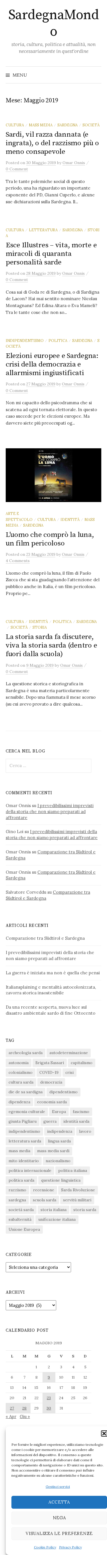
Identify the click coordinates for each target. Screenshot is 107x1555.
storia (40, 627)
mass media (41, 125)
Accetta (59, 1502)
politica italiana (72, 1170)
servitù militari (77, 1199)
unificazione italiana (57, 1219)
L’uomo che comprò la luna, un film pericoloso (50, 539)
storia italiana (53, 1209)
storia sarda (84, 1209)
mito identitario (24, 1160)
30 (49, 1408)
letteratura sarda (25, 1141)
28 (24, 1408)
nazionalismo (58, 1160)
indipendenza (59, 1131)
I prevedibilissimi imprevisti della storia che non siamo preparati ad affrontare (50, 811)
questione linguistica (60, 1180)
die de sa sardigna (26, 1091)
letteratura (43, 230)
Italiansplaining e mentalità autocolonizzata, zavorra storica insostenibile (51, 990)
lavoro (85, 1131)
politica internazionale (30, 1170)
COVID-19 (48, 1072)
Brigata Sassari (49, 1062)
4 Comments (18, 560)
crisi (69, 1072)
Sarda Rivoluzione (78, 1189)
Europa (59, 1111)
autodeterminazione (68, 1052)
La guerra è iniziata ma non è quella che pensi (53, 972)
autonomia (19, 1062)
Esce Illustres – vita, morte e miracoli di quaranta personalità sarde (51, 254)
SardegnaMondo (53, 23)
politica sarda (21, 1180)
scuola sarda (44, 1199)
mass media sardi (53, 1150)
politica (58, 340)
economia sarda (52, 1101)
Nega (59, 1517)
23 (49, 1397)
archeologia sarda (26, 1052)
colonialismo (21, 1072)
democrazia (51, 1082)
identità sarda (76, 1121)
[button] (104, 1433)
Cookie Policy (45, 1547)
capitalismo (81, 1062)
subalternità (20, 1219)
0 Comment (17, 169)
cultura (15, 125)
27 (12, 1408)
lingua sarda (59, 1141)
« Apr (11, 1416)
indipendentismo (25, 340)
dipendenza (19, 1101)
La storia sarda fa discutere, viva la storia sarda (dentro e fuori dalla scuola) (51, 645)
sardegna (67, 125)
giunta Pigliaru (23, 1121)
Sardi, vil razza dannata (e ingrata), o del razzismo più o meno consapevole (52, 143)
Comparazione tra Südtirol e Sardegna (45, 938)
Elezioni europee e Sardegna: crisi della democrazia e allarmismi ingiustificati (52, 364)
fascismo (81, 1111)
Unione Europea (24, 1229)
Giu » (25, 1416)
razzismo (17, 1189)
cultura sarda (21, 1082)
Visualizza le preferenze (59, 1533)
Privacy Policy (70, 1547)
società (91, 125)
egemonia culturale (27, 1111)
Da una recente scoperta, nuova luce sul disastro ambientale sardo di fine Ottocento (50, 1010)
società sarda (21, 1209)
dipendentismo (63, 1091)
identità (70, 519)
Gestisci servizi (58, 1486)
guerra (49, 1121)
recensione (43, 1189)
